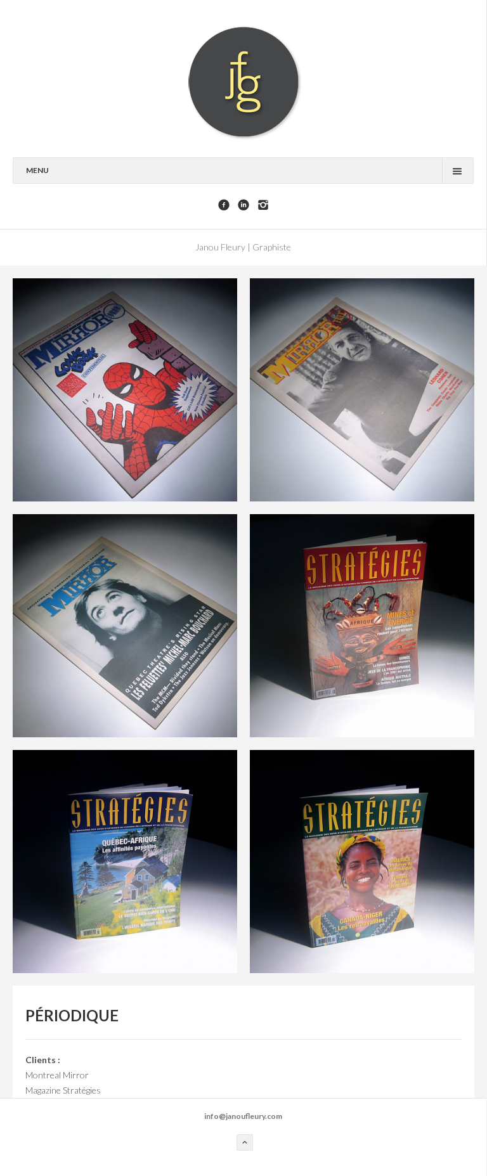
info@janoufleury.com (243, 1116)
